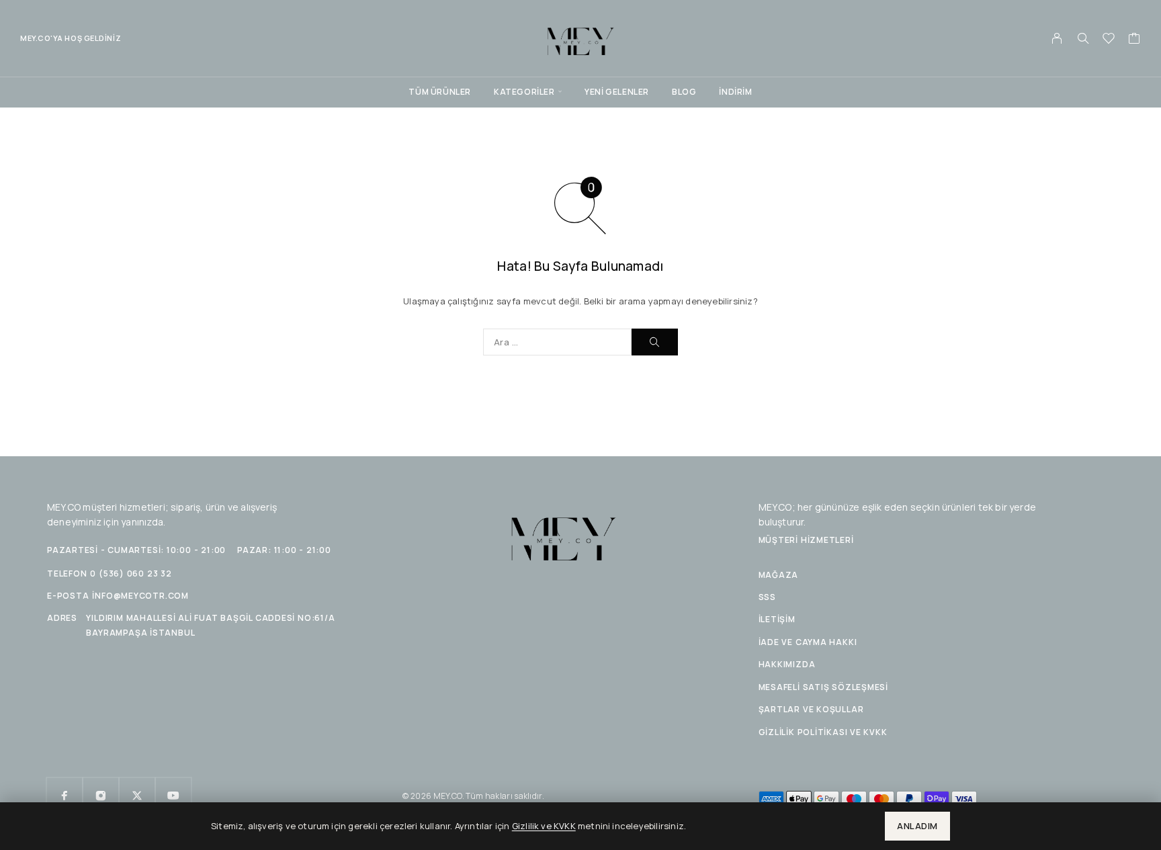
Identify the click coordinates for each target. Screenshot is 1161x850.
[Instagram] (101, 795)
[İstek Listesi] (1109, 40)
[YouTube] (173, 795)
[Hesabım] (1057, 38)
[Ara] (1083, 38)
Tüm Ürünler (439, 92)
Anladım (917, 826)
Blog (684, 92)
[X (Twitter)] (137, 795)
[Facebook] (64, 795)
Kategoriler (524, 92)
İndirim (735, 92)
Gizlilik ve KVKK (544, 826)
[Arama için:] (557, 342)
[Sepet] (1134, 40)
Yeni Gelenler (617, 92)
